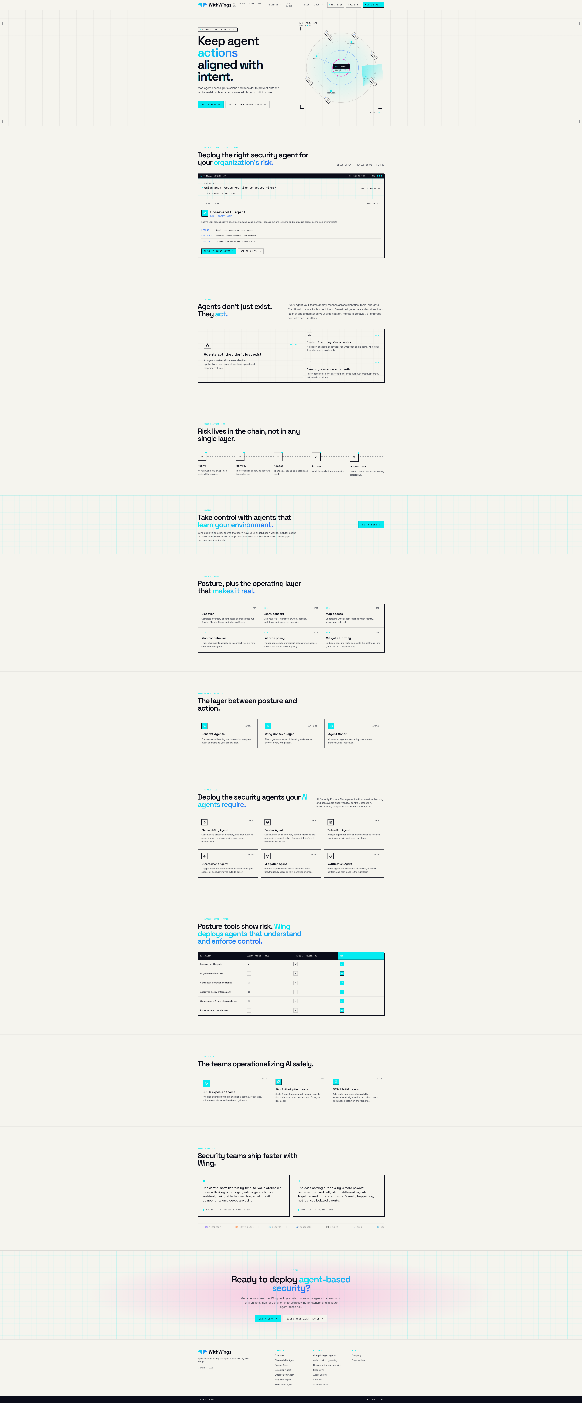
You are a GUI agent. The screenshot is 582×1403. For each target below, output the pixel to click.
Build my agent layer (217, 251)
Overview (279, 1355)
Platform (273, 5)
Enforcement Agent (284, 1374)
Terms (381, 1399)
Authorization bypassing (325, 1360)
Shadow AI (318, 1370)
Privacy (371, 1399)
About (317, 5)
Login (351, 5)
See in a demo (249, 251)
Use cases (289, 4)
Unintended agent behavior (327, 1365)
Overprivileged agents (324, 1355)
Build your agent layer (246, 104)
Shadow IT (318, 1379)
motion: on (336, 5)
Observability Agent (284, 1360)
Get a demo (371, 5)
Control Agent (282, 1365)
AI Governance (320, 1384)
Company (356, 1355)
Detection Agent (283, 1370)
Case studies (358, 1360)
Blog (307, 5)
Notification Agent (284, 1384)
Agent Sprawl (320, 1374)
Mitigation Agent (283, 1379)
